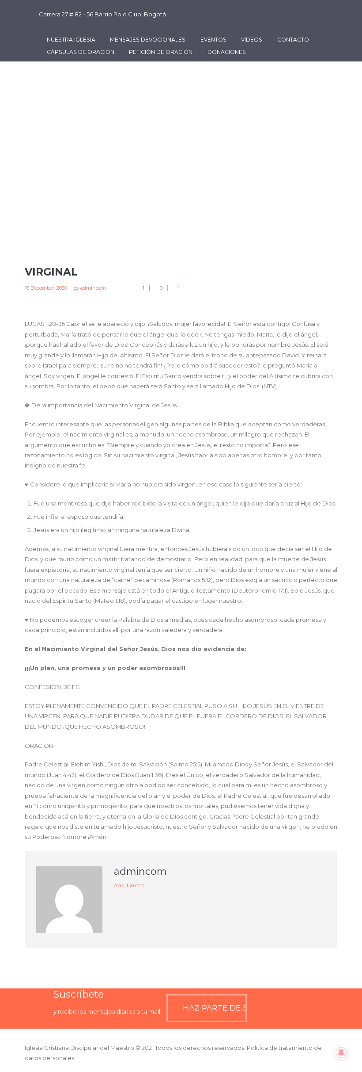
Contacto (293, 39)
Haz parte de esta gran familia (214, 1007)
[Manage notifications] (341, 1052)
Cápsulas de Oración (80, 52)
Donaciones (226, 52)
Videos (251, 39)
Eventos (213, 39)
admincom (93, 288)
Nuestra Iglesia (71, 39)
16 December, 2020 (46, 288)
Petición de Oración (160, 52)
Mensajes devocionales (147, 39)
